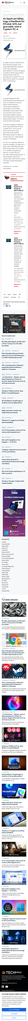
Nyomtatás (5, 578)
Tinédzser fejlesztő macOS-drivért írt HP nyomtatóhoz (14, 919)
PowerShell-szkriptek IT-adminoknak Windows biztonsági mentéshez (13, 461)
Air (4, 294)
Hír (10, 32)
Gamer (4, 427)
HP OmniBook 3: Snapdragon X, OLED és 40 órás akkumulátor (12, 775)
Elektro (4, 552)
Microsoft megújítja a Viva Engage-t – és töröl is (11, 890)
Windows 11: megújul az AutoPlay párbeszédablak (13, 831)
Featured (4, 556)
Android (4, 544)
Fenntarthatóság (6, 558)
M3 (20, 294)
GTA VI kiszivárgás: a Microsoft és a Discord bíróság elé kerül (13, 861)
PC (19, 297)
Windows (4, 591)
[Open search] (20, 2)
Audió (3, 548)
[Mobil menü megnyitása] (24, 2)
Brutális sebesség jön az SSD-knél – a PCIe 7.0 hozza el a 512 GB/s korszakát (14, 344)
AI (2, 542)
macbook (6, 297)
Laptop (15, 32)
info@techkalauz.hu (12, 983)
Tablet (4, 585)
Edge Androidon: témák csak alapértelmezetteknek (11, 803)
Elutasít (14, 1017)
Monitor (4, 576)
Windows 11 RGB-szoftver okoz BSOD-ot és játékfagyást (12, 747)
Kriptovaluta (5, 568)
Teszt (3, 587)
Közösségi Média (6, 566)
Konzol (4, 564)
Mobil (3, 407)
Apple (5, 32)
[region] (14, 1006)
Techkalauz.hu (11, 38)
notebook (13, 297)
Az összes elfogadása (14, 1009)
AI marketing (11, 81)
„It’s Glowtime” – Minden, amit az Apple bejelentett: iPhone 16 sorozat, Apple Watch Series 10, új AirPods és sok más (13, 717)
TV (3, 589)
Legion (4, 572)
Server (4, 583)
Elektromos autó (6, 554)
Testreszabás (14, 1013)
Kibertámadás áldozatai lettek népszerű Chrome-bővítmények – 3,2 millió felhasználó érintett (13, 355)
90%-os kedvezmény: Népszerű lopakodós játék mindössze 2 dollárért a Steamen (12, 367)
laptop (15, 294)
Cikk (3, 374)
